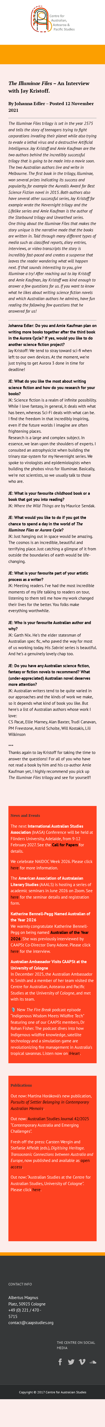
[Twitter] (71, 1362)
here (15, 867)
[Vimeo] (82, 1362)
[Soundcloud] (93, 1362)
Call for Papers (65, 844)
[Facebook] (60, 1362)
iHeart (74, 1053)
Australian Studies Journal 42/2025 (58, 1118)
